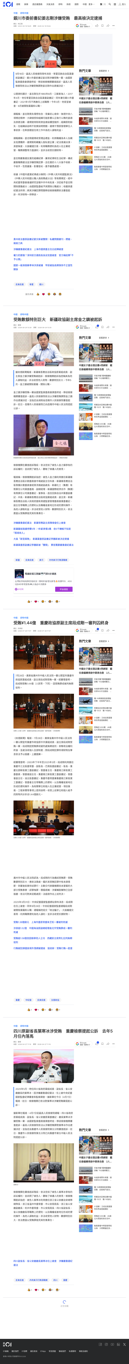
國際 (77, 4)
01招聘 (24, 1351)
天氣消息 (50, 4)
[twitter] (124, 1344)
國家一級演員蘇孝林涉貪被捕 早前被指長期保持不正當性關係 (42, 267)
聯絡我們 (62, 1351)
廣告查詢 (33, 1351)
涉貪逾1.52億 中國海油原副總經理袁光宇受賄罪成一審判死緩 (42, 930)
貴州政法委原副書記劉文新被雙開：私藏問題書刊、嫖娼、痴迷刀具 (42, 241)
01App (43, 1351)
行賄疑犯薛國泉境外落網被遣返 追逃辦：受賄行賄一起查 (42, 948)
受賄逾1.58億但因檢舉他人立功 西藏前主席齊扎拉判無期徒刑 (42, 940)
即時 (60, 4)
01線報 (6, 1351)
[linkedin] (118, 1344)
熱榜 (69, 4)
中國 (85, 4)
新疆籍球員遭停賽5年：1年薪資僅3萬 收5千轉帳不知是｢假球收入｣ (42, 531)
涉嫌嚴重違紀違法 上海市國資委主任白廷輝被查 (38, 249)
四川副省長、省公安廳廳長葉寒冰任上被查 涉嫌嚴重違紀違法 (42, 1263)
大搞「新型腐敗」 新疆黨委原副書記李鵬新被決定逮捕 (41, 539)
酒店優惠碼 (37, 4)
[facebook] (100, 1344)
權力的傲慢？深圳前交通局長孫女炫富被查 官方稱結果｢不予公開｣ (43, 257)
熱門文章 (85, 71)
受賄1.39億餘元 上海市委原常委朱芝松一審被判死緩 (40, 922)
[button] (102, 26)
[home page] (8, 4)
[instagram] (106, 1344)
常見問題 (52, 1351)
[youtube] (112, 1344)
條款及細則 (83, 1351)
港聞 (18, 4)
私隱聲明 (72, 1351)
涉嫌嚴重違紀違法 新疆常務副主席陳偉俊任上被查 (39, 523)
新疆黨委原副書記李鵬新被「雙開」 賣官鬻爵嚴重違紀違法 (43, 545)
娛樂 (26, 4)
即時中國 (24, 13)
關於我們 (15, 1351)
